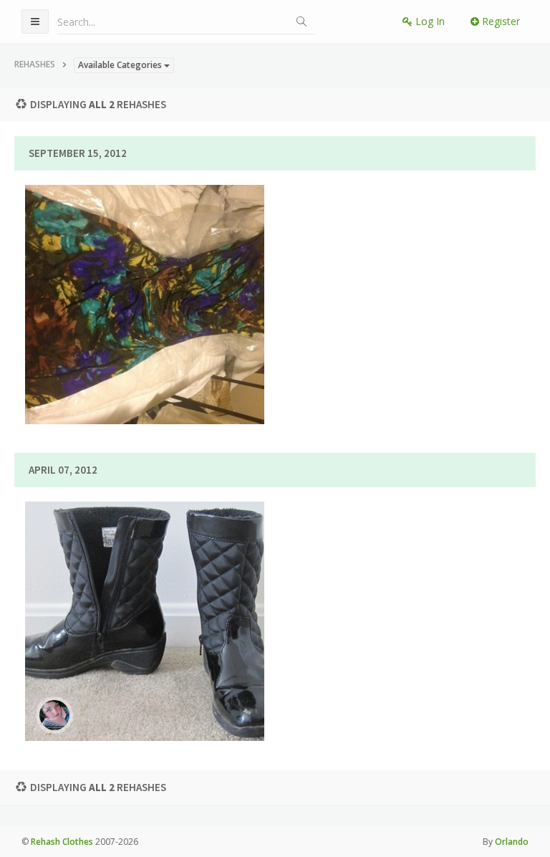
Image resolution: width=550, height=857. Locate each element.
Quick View (153, 351)
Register (499, 21)
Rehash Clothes (62, 842)
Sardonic (203, 296)
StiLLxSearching (202, 613)
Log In (428, 21)
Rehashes (34, 64)
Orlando (512, 842)
